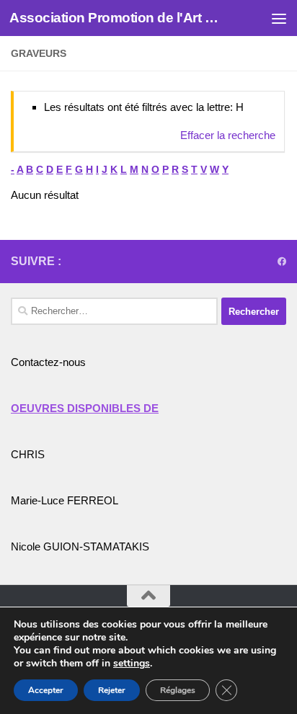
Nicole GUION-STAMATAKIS (80, 546)
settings (131, 663)
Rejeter (111, 690)
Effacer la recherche (227, 135)
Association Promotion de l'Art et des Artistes (116, 17)
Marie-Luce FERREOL (64, 500)
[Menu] (279, 18)
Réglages (177, 690)
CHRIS (28, 454)
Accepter (45, 690)
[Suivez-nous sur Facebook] (282, 261)
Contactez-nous (48, 362)
